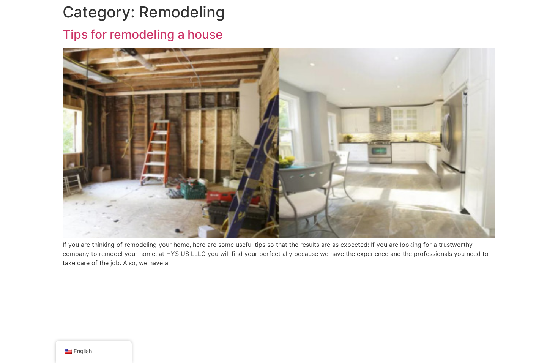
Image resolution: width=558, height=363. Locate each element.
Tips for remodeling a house (143, 34)
